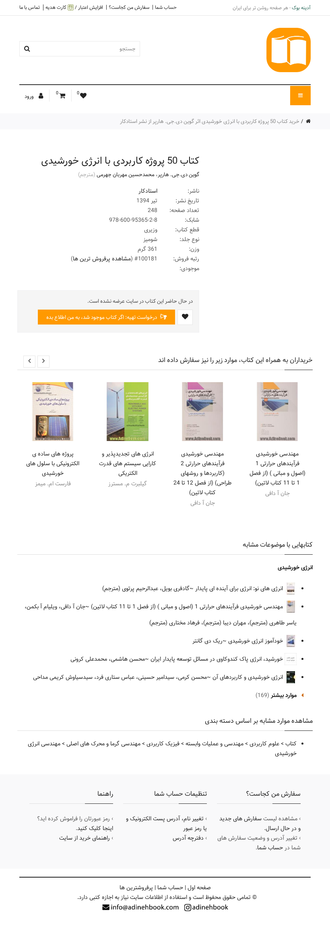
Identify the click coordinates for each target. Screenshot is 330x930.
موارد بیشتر (284, 695)
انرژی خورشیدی (295, 567)
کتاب (291, 744)
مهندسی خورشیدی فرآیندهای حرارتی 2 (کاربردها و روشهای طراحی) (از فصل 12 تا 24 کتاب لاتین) (202, 473)
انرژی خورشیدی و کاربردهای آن (248, 677)
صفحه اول (199, 888)
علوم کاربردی (264, 744)
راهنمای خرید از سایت (84, 838)
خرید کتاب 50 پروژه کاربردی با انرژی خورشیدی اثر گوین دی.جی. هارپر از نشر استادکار (209, 121)
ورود (30, 96)
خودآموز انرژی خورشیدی (256, 641)
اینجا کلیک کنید (95, 828)
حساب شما (166, 7)
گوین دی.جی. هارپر (178, 174)
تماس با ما (29, 7)
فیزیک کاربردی (162, 744)
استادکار (147, 191)
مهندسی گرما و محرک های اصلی (103, 744)
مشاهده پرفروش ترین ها (102, 259)
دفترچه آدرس (188, 838)
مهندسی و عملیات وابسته (214, 744)
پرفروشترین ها (136, 888)
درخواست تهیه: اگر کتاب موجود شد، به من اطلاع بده (102, 317)
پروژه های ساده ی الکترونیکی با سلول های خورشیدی (52, 463)
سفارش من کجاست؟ (129, 7)
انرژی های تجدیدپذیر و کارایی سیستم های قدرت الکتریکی (127, 463)
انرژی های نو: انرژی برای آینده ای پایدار (240, 588)
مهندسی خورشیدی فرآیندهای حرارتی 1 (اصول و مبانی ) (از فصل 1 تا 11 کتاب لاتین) (277, 468)
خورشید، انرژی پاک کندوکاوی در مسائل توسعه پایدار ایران (218, 659)
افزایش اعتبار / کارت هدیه (74, 7)
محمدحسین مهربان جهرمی (126, 174)
